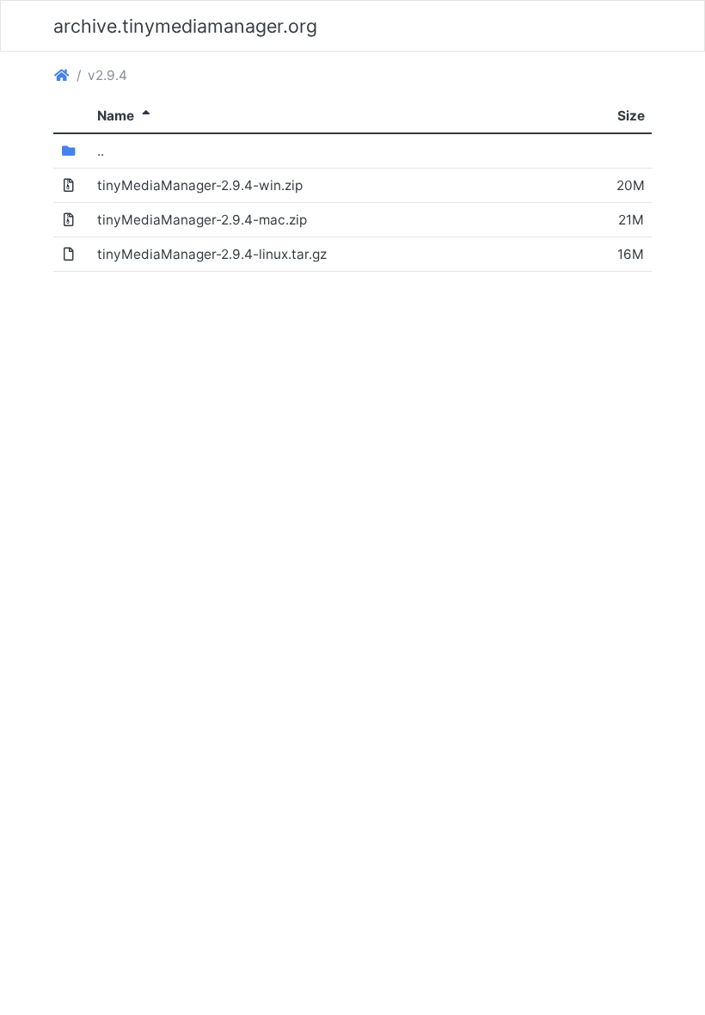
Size (631, 116)
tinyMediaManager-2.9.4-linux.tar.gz (212, 254)
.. (100, 151)
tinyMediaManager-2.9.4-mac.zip (202, 220)
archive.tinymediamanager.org (185, 26)
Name (125, 116)
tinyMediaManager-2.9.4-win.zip (200, 185)
